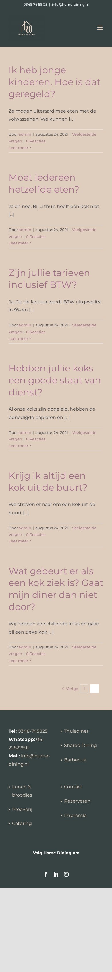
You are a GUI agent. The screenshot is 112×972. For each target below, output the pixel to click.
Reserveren (77, 801)
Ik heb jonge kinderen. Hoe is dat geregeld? (55, 81)
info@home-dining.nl (70, 4)
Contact (73, 786)
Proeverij (22, 809)
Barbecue (75, 760)
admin (25, 134)
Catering (22, 823)
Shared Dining (80, 745)
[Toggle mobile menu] (100, 28)
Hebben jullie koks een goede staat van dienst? (55, 379)
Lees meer (18, 147)
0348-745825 (32, 731)
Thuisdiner (76, 731)
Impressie (75, 815)
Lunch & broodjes (22, 791)
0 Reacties (35, 141)
